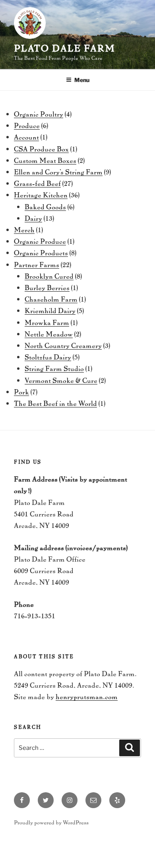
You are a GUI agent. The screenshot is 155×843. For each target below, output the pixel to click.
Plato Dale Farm (64, 48)
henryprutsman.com (87, 696)
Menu (81, 79)
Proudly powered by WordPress (51, 822)
